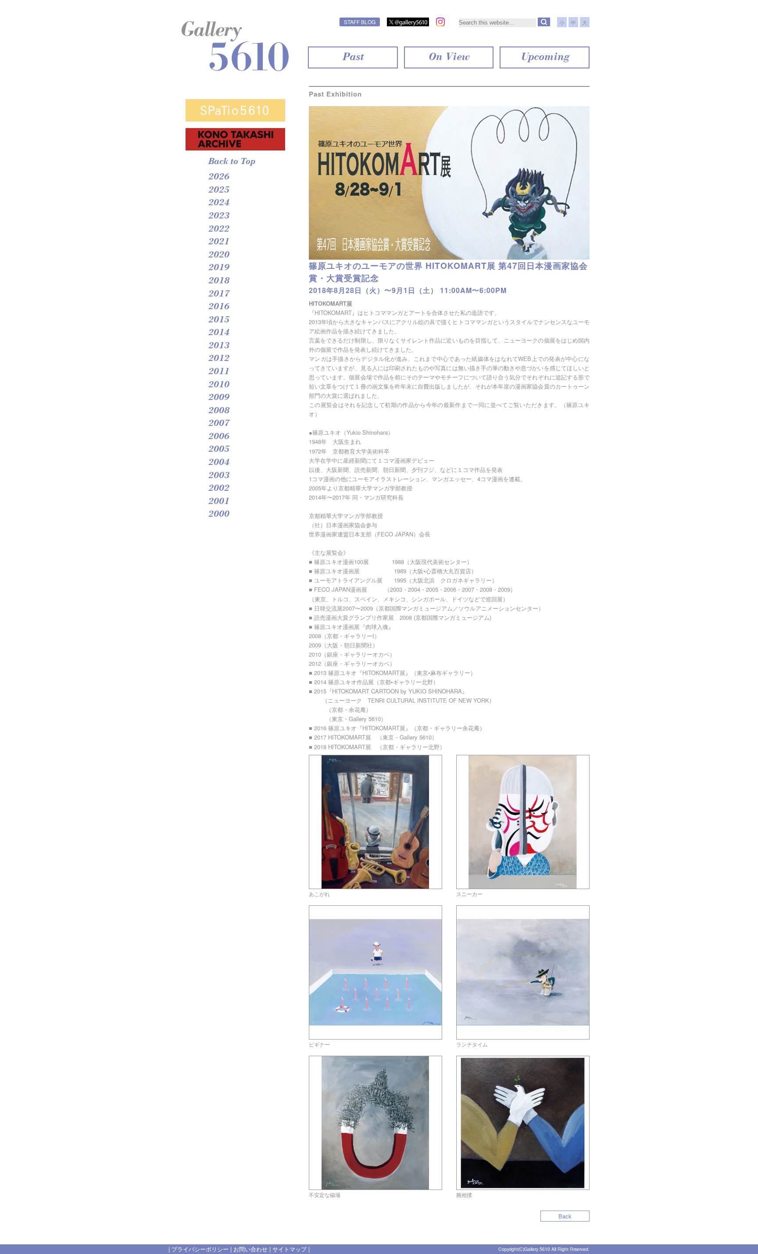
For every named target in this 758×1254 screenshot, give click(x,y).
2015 (218, 320)
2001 (218, 501)
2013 (218, 346)
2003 (218, 476)
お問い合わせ (250, 1249)
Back (565, 1216)
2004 (218, 462)
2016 (218, 307)
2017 (218, 294)
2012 (218, 358)
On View (448, 57)
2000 (218, 514)
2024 (218, 203)
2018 (218, 281)
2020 (218, 255)
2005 (218, 449)
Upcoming (544, 57)
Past (352, 57)
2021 (218, 242)
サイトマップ (289, 1249)
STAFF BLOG (359, 21)
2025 (218, 190)
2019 (218, 268)
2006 (218, 436)
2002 (218, 488)
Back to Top (231, 161)
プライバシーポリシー (200, 1249)
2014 (218, 333)
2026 (218, 177)
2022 (218, 229)
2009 (218, 397)
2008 (218, 411)
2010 (218, 385)
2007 (218, 423)
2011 (218, 372)
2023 (218, 216)
